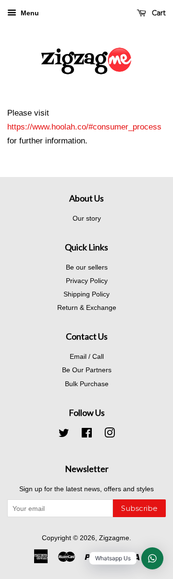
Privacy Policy (87, 280)
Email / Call (87, 356)
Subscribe (139, 508)
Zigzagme (114, 538)
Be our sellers (87, 267)
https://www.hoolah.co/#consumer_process (84, 126)
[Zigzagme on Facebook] (86, 434)
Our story (87, 218)
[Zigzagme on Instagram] (109, 434)
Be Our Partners (86, 370)
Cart (158, 13)
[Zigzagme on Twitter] (64, 434)
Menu (29, 13)
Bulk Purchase (87, 384)
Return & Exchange (86, 307)
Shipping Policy (86, 294)
